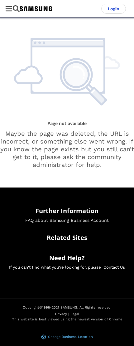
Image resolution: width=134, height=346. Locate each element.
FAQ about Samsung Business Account (67, 220)
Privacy (61, 314)
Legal (74, 314)
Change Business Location (70, 337)
